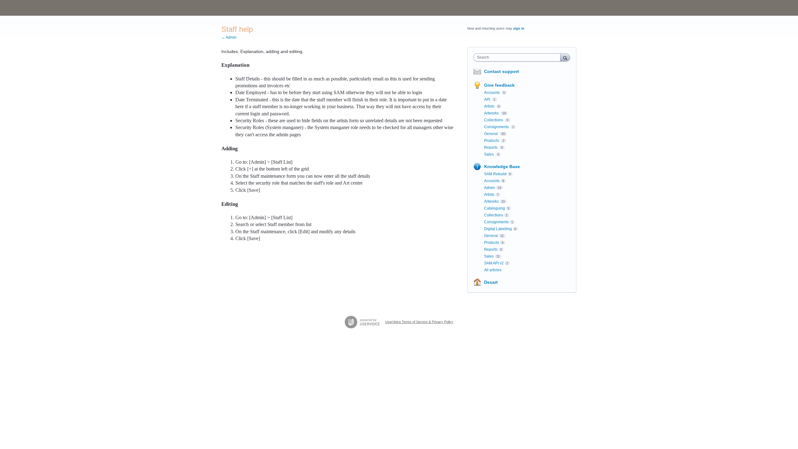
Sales (489, 154)
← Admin (229, 37)
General (491, 134)
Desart (491, 282)
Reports (491, 147)
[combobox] (518, 57)
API (487, 99)
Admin (489, 188)
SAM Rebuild (495, 174)
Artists (489, 106)
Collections (494, 120)
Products (492, 140)
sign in (518, 28)
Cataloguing (494, 208)
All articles (493, 270)
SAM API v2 (494, 263)
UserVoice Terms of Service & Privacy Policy (419, 322)
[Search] (565, 57)
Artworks (492, 113)
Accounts (492, 92)
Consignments (497, 127)
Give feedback (499, 85)
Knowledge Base (502, 166)
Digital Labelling (498, 229)
